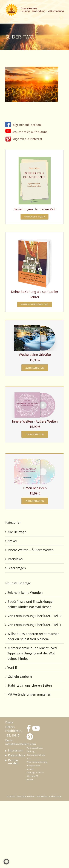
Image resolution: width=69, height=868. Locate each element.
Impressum (13, 750)
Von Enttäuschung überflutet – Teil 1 (34, 625)
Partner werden (13, 762)
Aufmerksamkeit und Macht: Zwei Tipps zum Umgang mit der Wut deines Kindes (32, 653)
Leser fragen (16, 568)
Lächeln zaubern (19, 676)
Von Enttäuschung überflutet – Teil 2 (34, 616)
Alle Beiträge (16, 532)
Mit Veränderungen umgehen (29, 694)
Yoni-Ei (12, 667)
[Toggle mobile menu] (62, 18)
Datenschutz (13, 755)
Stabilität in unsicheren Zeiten (29, 685)
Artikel (12, 541)
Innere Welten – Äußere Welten (30, 550)
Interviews (15, 559)
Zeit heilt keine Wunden (25, 592)
